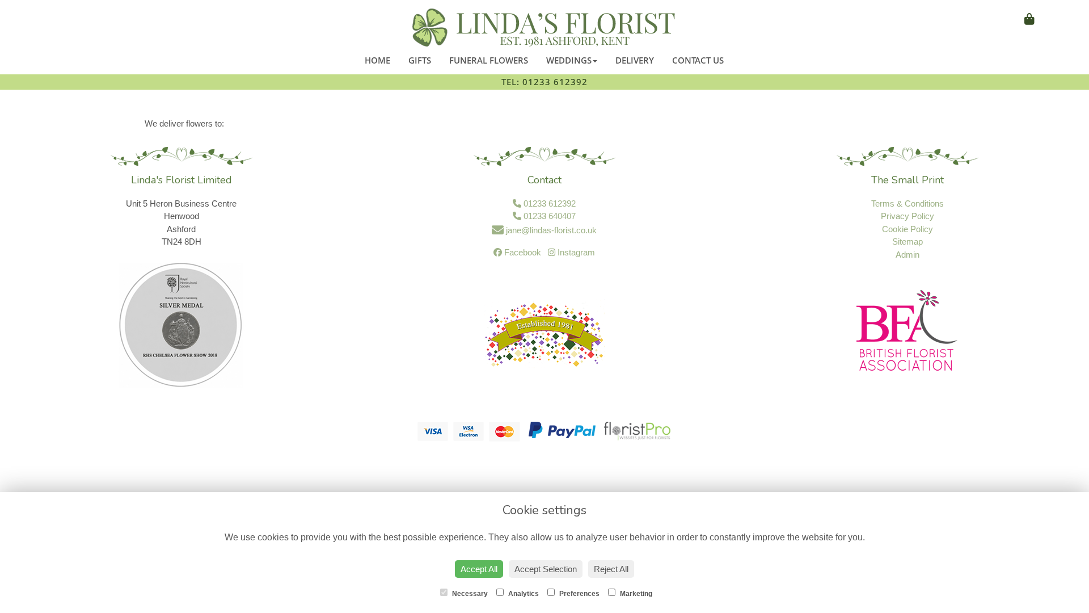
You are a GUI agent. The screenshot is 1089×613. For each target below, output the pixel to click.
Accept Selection (545, 569)
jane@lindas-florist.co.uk (550, 230)
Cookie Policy (907, 229)
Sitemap (907, 241)
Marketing (635, 594)
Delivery (634, 60)
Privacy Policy (907, 216)
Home (377, 60)
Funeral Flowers (488, 60)
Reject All (611, 569)
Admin (907, 254)
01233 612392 (548, 203)
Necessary (469, 594)
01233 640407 (548, 216)
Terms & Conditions (907, 203)
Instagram (575, 252)
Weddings (569, 60)
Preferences (579, 594)
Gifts (419, 60)
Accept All (479, 569)
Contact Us (698, 60)
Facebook (521, 252)
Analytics (522, 594)
